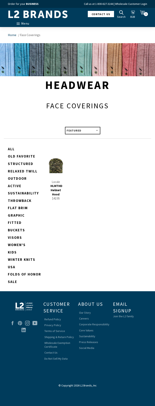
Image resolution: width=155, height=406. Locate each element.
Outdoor (17, 178)
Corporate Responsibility (94, 324)
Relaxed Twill (23, 171)
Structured (20, 164)
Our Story (85, 312)
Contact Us (51, 352)
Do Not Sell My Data (56, 358)
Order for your (23, 4)
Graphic (16, 215)
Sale (12, 282)
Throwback (19, 200)
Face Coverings (30, 35)
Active (14, 186)
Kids (12, 252)
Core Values (86, 330)
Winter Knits (21, 259)
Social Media (86, 348)
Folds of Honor (24, 274)
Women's (17, 245)
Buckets (16, 230)
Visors (15, 237)
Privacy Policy (52, 325)
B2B (133, 14)
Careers (84, 318)
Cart (143, 14)
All (11, 149)
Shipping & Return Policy (59, 337)
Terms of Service (54, 331)
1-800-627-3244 (104, 4)
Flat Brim (18, 208)
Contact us (101, 14)
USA (11, 267)
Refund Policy (52, 319)
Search (122, 14)
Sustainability (23, 193)
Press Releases (88, 342)
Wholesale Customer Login (131, 4)
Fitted (15, 222)
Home (12, 35)
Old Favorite (21, 156)
